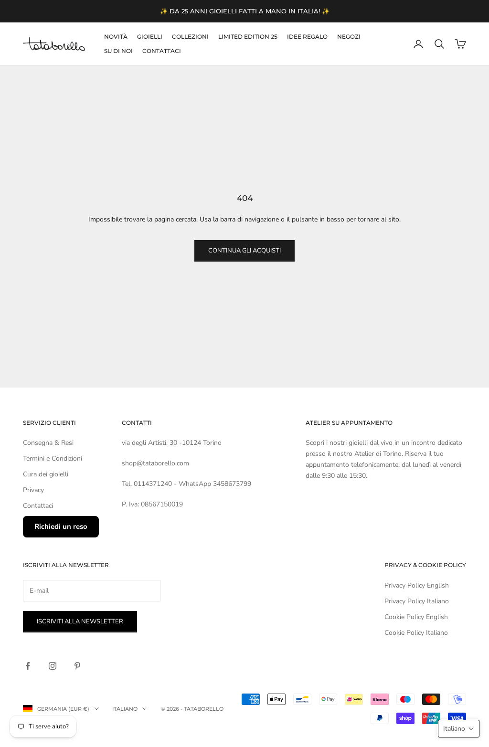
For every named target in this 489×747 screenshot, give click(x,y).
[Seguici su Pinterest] (77, 666)
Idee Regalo (307, 36)
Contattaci (161, 50)
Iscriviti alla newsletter (80, 621)
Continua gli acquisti (244, 250)
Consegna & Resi (48, 442)
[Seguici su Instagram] (52, 666)
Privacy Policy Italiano (416, 601)
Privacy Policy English (416, 585)
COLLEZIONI (190, 36)
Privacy (33, 489)
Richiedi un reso (60, 526)
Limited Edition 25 (247, 36)
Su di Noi (118, 50)
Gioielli (149, 36)
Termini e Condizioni (52, 458)
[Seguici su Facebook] (27, 666)
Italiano (125, 708)
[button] (458, 728)
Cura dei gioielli (45, 474)
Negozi (349, 36)
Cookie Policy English (416, 616)
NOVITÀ (116, 36)
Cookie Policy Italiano (416, 632)
